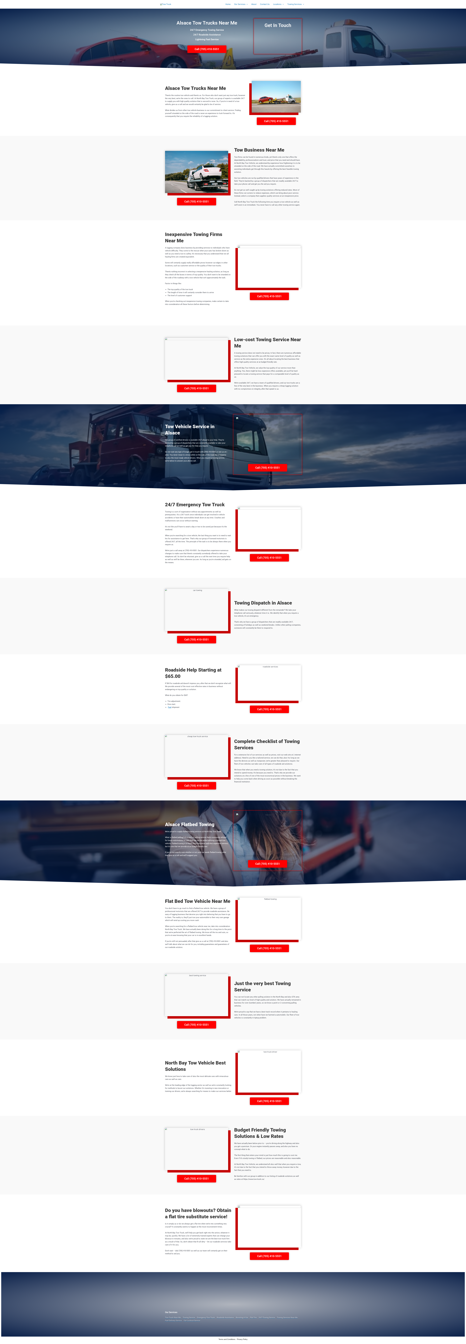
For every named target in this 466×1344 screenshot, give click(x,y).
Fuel (169, 707)
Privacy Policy (242, 1339)
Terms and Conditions (227, 1339)
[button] (246, 4)
